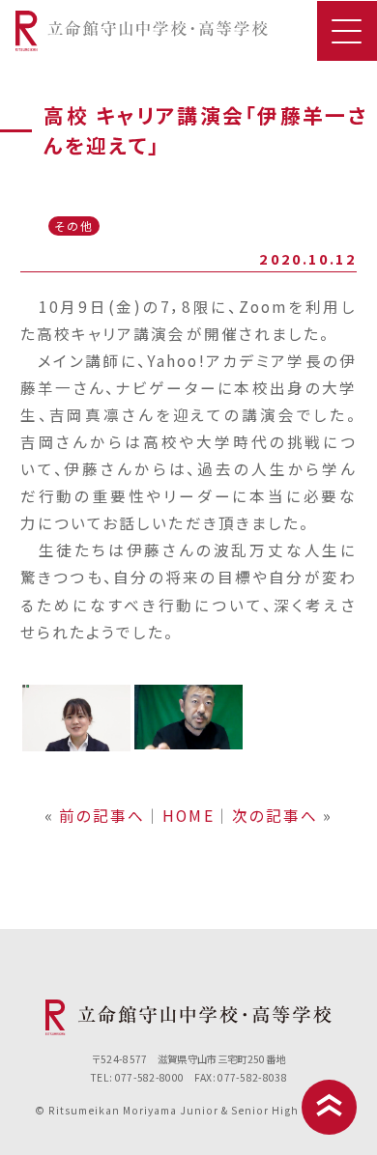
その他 (74, 225)
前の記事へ (102, 815)
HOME (188, 815)
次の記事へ (275, 815)
